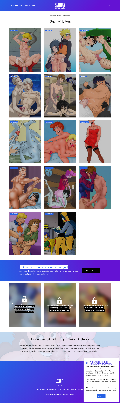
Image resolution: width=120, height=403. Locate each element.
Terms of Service (51, 389)
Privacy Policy (41, 389)
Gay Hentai (30, 6)
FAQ (68, 389)
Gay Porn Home (55, 15)
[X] (58, 385)
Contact (73, 389)
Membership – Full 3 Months (23, 309)
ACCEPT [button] (101, 396)
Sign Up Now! (16, 6)
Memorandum (61, 389)
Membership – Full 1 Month (24, 306)
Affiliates (80, 389)
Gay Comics (84, 168)
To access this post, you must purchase (25, 304)
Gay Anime (48, 30)
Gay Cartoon (14, 30)
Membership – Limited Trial (25, 312)
